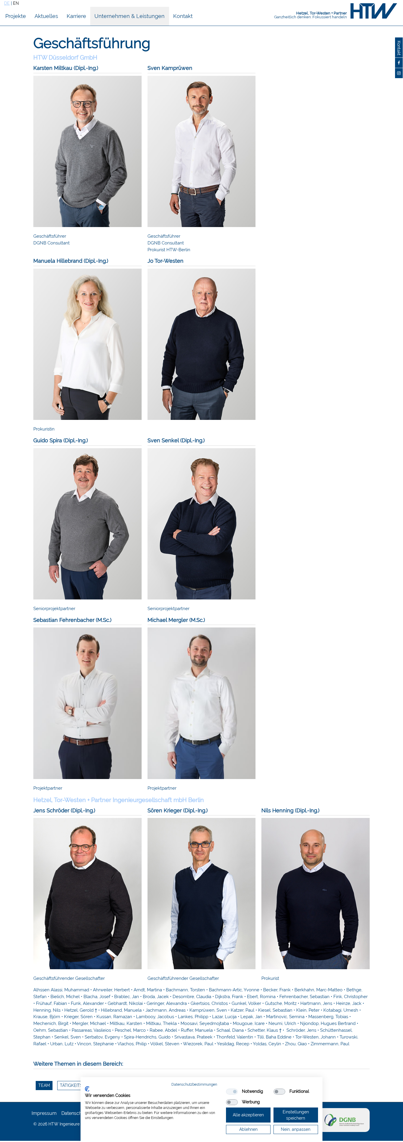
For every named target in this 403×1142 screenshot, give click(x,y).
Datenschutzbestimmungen (194, 1084)
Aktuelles (46, 16)
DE (7, 3)
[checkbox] (232, 1092)
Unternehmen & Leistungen (129, 16)
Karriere (76, 16)
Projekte (15, 16)
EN (16, 3)
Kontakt (183, 16)
